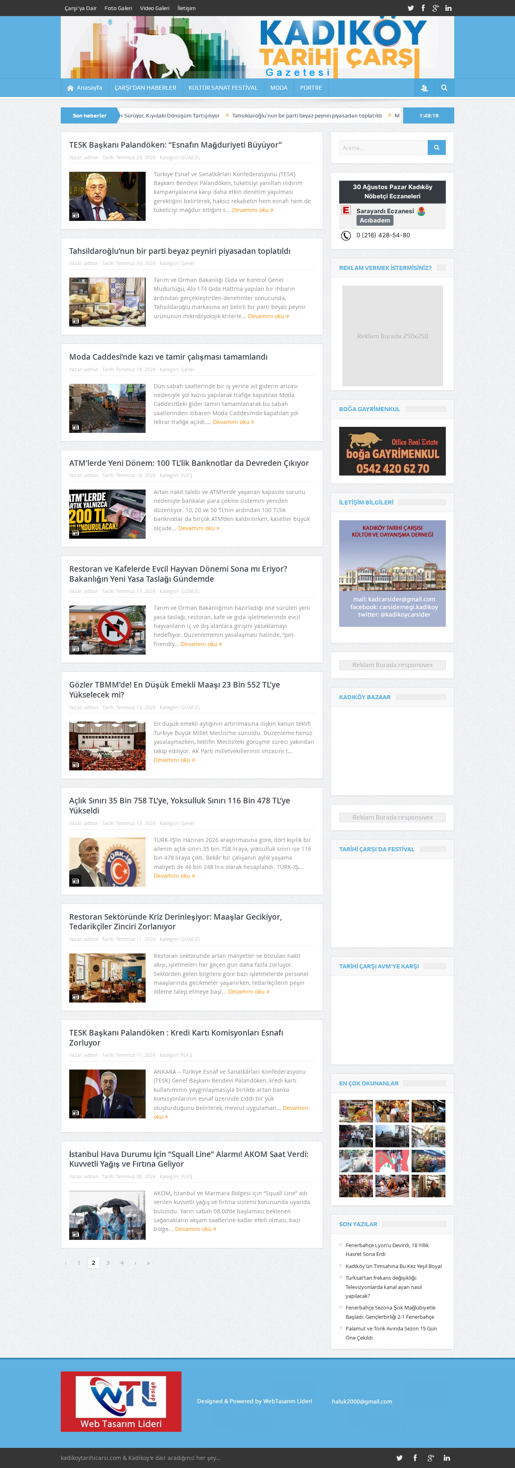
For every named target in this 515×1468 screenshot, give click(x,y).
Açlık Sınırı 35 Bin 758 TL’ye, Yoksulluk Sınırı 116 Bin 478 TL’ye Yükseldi (179, 805)
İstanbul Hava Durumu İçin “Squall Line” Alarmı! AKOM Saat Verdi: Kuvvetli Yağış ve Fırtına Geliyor (189, 1159)
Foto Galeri (118, 8)
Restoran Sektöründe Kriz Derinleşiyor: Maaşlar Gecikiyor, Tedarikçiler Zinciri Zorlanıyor (175, 922)
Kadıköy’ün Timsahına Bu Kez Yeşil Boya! (394, 1266)
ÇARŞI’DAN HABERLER (145, 87)
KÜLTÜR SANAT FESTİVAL (223, 87)
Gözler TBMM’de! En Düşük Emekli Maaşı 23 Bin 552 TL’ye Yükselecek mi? (174, 689)
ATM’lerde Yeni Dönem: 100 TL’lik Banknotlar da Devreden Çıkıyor (189, 463)
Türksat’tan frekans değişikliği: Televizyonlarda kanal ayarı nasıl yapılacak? (384, 1286)
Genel (187, 263)
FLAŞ (186, 475)
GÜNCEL (190, 157)
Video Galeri (154, 8)
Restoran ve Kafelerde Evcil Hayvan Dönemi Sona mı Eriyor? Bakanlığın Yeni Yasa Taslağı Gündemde (178, 574)
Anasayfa (89, 87)
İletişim (186, 8)
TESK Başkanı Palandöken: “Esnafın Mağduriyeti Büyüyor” (175, 145)
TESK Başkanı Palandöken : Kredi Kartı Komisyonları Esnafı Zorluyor (176, 1037)
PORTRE (311, 87)
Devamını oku (251, 210)
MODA (279, 87)
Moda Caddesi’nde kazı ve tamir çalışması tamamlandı (168, 357)
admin (91, 157)
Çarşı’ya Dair (81, 8)
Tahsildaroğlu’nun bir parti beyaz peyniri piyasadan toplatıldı (253, 115)
